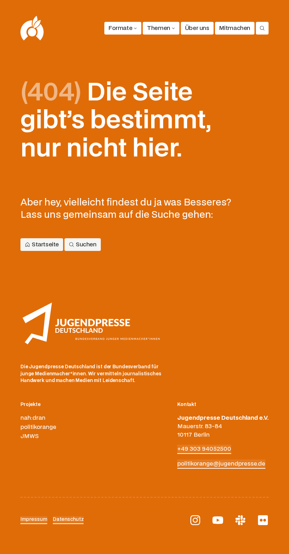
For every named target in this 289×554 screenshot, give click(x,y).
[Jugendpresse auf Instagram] (195, 520)
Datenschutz (68, 519)
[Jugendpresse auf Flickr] (263, 520)
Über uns (197, 28)
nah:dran (32, 418)
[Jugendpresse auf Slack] (240, 520)
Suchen (86, 244)
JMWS (29, 436)
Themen (158, 28)
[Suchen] (262, 28)
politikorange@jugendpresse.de (221, 464)
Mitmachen (234, 28)
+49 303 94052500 (204, 449)
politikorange (38, 427)
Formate (120, 28)
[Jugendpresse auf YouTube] (217, 520)
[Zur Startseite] (32, 28)
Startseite (45, 244)
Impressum (33, 519)
